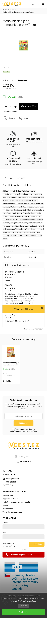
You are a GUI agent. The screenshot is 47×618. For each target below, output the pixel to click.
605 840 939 (25, 461)
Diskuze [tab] (21, 178)
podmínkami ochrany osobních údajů (23, 431)
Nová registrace (8, 543)
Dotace (5, 505)
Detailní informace (10, 111)
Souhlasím (23, 612)
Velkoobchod (8, 509)
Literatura (31, 252)
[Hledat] (33, 4)
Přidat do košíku (28, 106)
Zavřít (39, 124)
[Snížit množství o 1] (6, 106)
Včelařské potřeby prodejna (13, 512)
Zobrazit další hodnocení (33, 329)
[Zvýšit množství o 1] (15, 106)
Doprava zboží (8, 495)
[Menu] (42, 3)
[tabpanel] (11, 364)
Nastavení (23, 606)
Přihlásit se (23, 423)
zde (34, 601)
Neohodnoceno (21, 80)
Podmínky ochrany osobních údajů (16, 502)
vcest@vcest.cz (26, 456)
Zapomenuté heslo (9, 546)
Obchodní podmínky (10, 499)
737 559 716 (8, 485)
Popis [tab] (10, 178)
